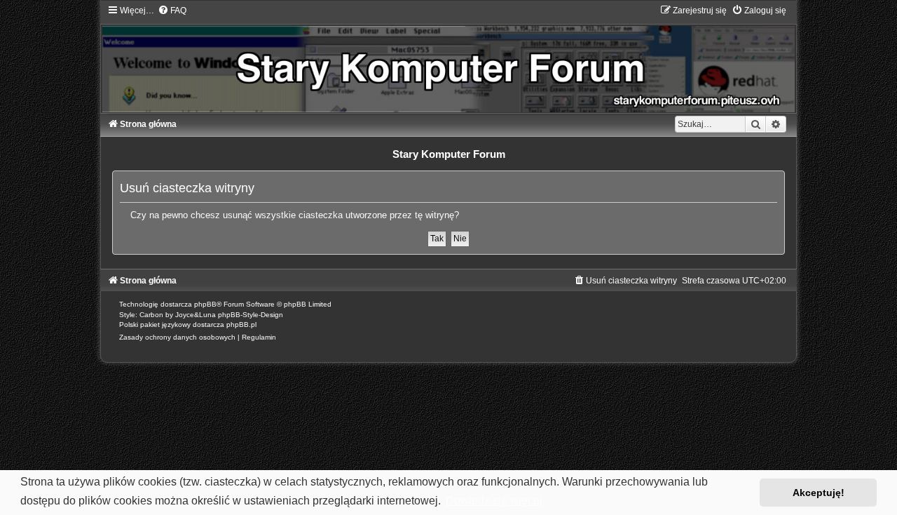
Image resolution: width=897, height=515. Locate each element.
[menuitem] (172, 10)
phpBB (205, 304)
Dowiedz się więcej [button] (494, 501)
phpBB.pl (241, 324)
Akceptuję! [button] (818, 492)
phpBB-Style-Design (250, 315)
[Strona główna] (448, 58)
